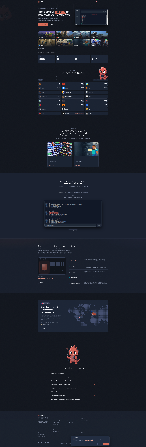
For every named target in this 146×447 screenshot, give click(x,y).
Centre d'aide (40, 435)
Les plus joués (47, 79)
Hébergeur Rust (55, 430)
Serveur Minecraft (86, 420)
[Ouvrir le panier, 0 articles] (106, 2)
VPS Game (69, 424)
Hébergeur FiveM (56, 428)
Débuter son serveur (86, 432)
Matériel (41, 288)
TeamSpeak (72, 1)
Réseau (43, 334)
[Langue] (97, 2)
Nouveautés (54, 79)
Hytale (97, 422)
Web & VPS (69, 420)
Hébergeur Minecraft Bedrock (58, 424)
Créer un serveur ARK (85, 435)
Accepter (106, 443)
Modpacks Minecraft (85, 427)
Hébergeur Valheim (56, 432)
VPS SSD (68, 422)
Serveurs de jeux (50, 1)
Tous (40, 79)
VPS (57, 1)
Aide (87, 1)
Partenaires (99, 420)
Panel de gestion (70, 428)
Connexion (102, 1)
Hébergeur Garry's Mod (57, 426)
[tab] (62, 193)
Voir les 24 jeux (41, 48)
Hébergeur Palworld (56, 435)
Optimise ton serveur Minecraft (86, 429)
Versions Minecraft (84, 426)
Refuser (99, 443)
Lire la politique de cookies (88, 440)
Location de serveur (58, 420)
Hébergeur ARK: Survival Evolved (58, 433)
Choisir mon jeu (43, 24)
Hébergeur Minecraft (56, 422)
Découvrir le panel (73, 236)
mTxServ (40, 432)
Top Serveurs (98, 424)
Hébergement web (64, 1)
